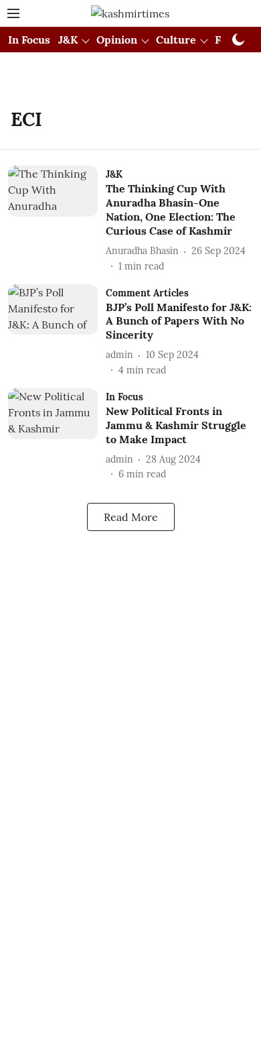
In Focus (29, 39)
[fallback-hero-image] (57, 219)
